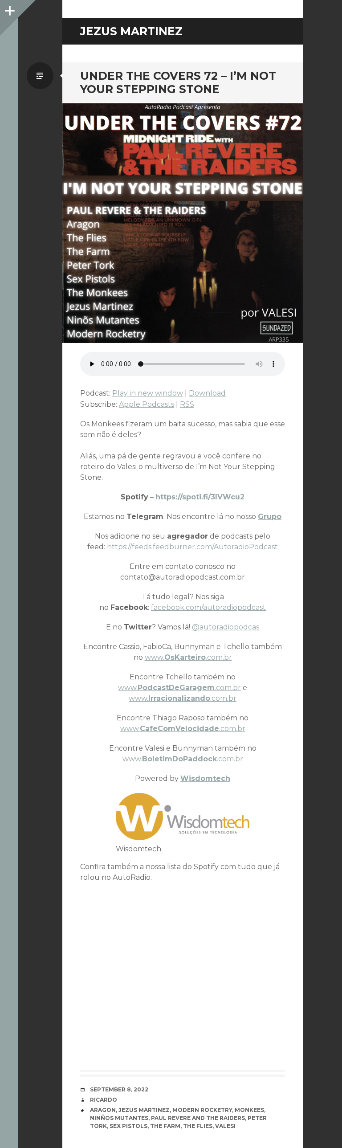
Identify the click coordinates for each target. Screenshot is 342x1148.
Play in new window (147, 393)
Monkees (249, 1110)
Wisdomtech (205, 778)
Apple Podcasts (146, 404)
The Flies (197, 1126)
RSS (187, 404)
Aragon (103, 1110)
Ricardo (103, 1099)
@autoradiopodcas (225, 627)
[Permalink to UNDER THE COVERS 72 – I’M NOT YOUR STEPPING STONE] (182, 222)
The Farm (165, 1126)
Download (207, 393)
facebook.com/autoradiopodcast (208, 607)
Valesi (225, 1126)
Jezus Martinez (144, 1110)
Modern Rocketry (202, 1110)
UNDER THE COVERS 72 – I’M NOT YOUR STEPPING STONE (178, 82)
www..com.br (188, 657)
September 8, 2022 (119, 1089)
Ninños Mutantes (119, 1118)
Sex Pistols (128, 1126)
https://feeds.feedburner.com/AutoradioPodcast (192, 547)
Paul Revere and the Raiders (198, 1118)
